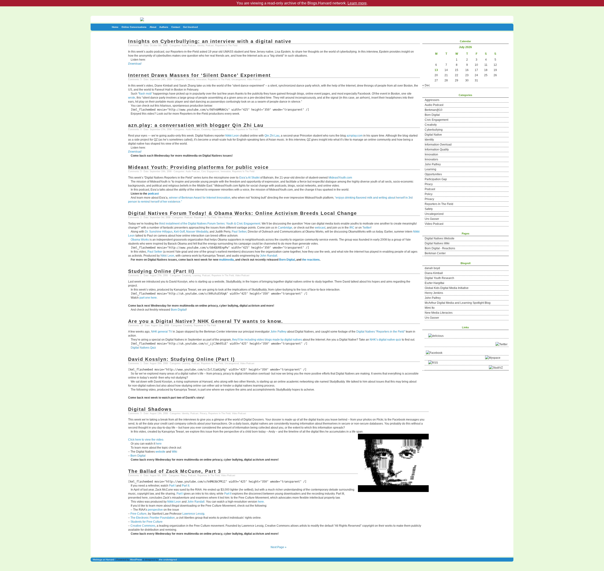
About (153, 27)
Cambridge (285, 227)
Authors (163, 27)
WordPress (136, 559)
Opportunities (433, 174)
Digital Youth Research (439, 278)
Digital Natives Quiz (143, 347)
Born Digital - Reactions (440, 248)
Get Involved (190, 27)
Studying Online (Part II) (161, 271)
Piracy (429, 184)
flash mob (145, 93)
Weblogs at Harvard (103, 559)
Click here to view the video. (146, 439)
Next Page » (278, 547)
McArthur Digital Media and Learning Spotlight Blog (458, 302)
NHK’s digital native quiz (385, 339)
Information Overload (438, 144)
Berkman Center (435, 253)
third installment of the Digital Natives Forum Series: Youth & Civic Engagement (209, 223)
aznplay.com (355, 135)
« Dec (426, 85)
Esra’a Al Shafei (249, 177)
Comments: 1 (135, 275)
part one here (148, 297)
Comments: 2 (135, 217)
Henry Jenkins (434, 293)
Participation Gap (436, 179)
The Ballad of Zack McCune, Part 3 (174, 471)
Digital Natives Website (439, 238)
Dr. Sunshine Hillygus (158, 231)
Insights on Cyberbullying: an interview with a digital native (209, 41)
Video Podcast (434, 223)
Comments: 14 (135, 325)
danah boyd (432, 268)
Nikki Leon (232, 135)
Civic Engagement (436, 119)
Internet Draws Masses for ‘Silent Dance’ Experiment (199, 75)
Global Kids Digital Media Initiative (447, 288)
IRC (351, 227)
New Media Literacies (439, 312)
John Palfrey (433, 164)
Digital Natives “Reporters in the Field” (380, 331)
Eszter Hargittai (434, 283)
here (159, 443)
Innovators (431, 159)
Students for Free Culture (146, 521)
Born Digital (432, 115)
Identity (429, 139)
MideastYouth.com (340, 177)
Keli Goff (179, 231)
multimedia (226, 259)
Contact (175, 27)
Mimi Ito (430, 307)
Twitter (366, 227)
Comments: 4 (135, 475)
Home (115, 27)
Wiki (174, 451)
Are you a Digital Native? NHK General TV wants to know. (205, 321)
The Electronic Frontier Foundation (152, 517)
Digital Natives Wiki (437, 243)
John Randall (268, 255)
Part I (172, 485)
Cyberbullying (434, 129)
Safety (429, 209)
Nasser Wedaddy (197, 231)
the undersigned (168, 559)
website (160, 451)
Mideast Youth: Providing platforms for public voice (198, 167)
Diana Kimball (434, 273)
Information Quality (437, 149)
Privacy (429, 199)
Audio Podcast (434, 105)
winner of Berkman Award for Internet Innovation (199, 197)
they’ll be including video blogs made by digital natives (267, 339)
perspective (155, 509)
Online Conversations (134, 27)
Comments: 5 (135, 79)
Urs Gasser (432, 219)
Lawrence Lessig (193, 513)
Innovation (431, 154)
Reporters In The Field (439, 204)
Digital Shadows (150, 409)
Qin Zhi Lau (271, 135)
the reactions (311, 259)
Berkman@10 (433, 110)
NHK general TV (161, 331)
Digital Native (433, 134)
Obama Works (140, 239)
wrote (131, 97)
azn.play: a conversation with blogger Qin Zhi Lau (196, 125)
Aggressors (432, 100)
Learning (430, 169)
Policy (428, 194)
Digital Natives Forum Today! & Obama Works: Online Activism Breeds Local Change (242, 213)
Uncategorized (434, 214)
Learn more (357, 3)
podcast (153, 193)
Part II (185, 485)
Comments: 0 (135, 45)
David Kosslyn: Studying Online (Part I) (181, 359)
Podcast (430, 189)
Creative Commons (142, 525)
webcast (320, 227)
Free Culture (138, 513)
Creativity (431, 124)
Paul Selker (239, 231)
